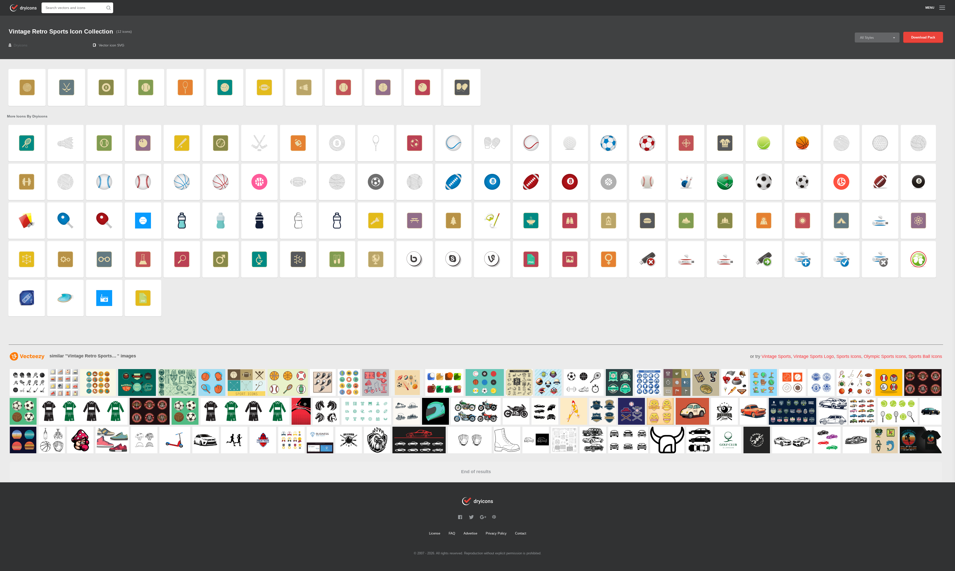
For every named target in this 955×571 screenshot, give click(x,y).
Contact (520, 533)
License (434, 533)
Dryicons (20, 45)
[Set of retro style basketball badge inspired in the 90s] (619, 382)
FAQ (452, 533)
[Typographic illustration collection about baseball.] (137, 382)
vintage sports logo (813, 356)
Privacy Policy (496, 533)
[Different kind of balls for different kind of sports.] (485, 382)
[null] (29, 382)
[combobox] (877, 37)
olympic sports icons (885, 356)
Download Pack (923, 37)
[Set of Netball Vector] (444, 382)
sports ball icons (925, 356)
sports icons (848, 356)
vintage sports (776, 356)
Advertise (470, 533)
